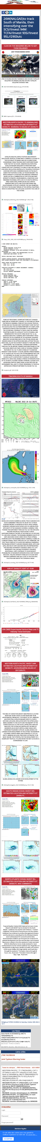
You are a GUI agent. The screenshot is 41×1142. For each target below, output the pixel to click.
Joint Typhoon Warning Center (13, 1059)
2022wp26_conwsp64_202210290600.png (16, 487)
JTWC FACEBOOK (8, 1055)
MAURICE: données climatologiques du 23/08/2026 (14, 1045)
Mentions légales (20, 1129)
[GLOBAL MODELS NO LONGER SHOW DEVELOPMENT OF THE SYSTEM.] (20, 746)
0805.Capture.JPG (9, 116)
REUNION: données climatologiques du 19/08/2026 (19, 1093)
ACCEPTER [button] (8, 1139)
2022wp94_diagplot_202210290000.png (15, 785)
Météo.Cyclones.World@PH (20, 2)
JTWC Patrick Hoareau (23, 1067)
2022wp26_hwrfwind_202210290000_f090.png (17, 601)
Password (5, 1116)
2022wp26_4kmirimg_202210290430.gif (15, 200)
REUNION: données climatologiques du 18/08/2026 (19, 1101)
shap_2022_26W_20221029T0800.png (15, 239)
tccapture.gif (7, 370)
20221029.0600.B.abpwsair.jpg (12, 87)
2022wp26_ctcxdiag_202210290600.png (15, 562)
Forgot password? (7, 1122)
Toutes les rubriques (8, 1067)
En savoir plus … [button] (31, 1134)
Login (3, 1110)
